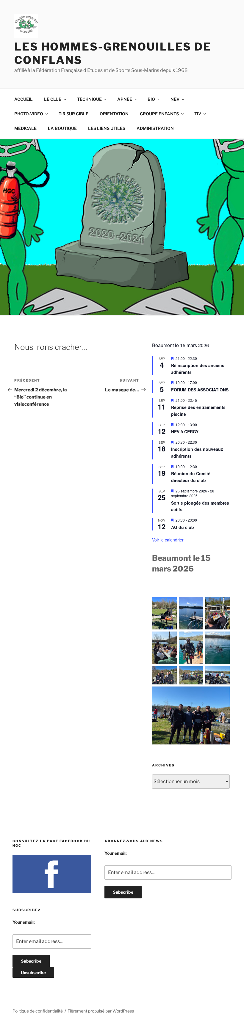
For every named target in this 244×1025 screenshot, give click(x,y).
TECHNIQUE (89, 99)
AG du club (182, 527)
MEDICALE (25, 128)
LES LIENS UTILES (106, 128)
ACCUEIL (23, 99)
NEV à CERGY (184, 431)
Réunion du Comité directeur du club (190, 476)
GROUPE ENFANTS (159, 113)
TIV (197, 113)
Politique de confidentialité (37, 1010)
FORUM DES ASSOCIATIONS (200, 390)
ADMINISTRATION (155, 128)
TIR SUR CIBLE (73, 113)
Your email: (23, 922)
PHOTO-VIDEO (28, 113)
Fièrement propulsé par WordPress (101, 1010)
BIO (151, 99)
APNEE (124, 99)
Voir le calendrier (168, 540)
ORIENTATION (114, 113)
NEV (175, 99)
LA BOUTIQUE (62, 128)
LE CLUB (53, 99)
